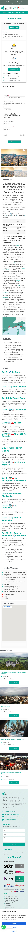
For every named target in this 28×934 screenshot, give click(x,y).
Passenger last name (9, 126)
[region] (14, 921)
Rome (18, 245)
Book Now (15, 142)
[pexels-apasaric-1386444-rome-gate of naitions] (14, 157)
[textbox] (14, 188)
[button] (10, 8)
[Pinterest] (17, 1)
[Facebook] (8, 857)
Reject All (14, 931)
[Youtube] (11, 1)
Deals (16, 3)
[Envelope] (22, 1)
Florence (16, 263)
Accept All (14, 923)
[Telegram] (13, 1)
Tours (9, 12)
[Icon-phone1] (4, 1)
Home (4, 12)
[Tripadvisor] (20, 1)
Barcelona (5, 297)
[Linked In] (13, 857)
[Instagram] (15, 1)
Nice (19, 285)
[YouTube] (11, 857)
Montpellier (6, 292)
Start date (6, 95)
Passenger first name (9, 121)
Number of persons (8, 101)
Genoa (18, 280)
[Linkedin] (8, 1)
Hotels (11, 3)
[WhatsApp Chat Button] (3, 927)
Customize (14, 927)
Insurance (6, 3)
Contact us (21, 3)
